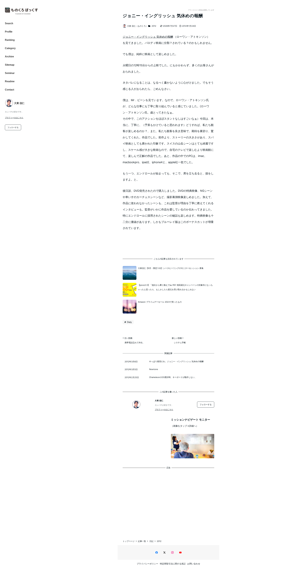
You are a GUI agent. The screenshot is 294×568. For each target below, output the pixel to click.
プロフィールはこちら (14, 117)
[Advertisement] (168, 501)
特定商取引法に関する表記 (173, 563)
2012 (154, 26)
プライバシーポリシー (147, 563)
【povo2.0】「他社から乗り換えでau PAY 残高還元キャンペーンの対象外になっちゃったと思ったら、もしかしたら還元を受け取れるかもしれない (175, 287)
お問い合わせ (193, 563)
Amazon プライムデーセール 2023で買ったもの (160, 302)
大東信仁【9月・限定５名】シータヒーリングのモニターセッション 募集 (171, 268)
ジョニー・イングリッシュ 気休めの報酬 (148, 36)
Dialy (129, 322)
